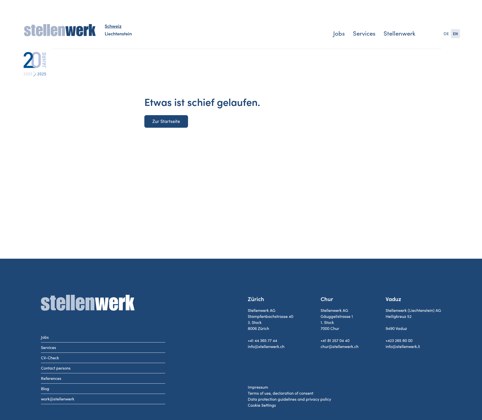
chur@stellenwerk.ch (339, 346)
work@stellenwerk (57, 398)
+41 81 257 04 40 (335, 340)
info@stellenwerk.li (403, 346)
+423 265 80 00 (399, 340)
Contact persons (56, 368)
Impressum (258, 387)
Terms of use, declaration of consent (280, 393)
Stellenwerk (399, 33)
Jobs (339, 33)
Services (364, 33)
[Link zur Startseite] (60, 30)
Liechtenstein (118, 34)
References (51, 378)
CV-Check (50, 357)
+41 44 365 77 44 (262, 340)
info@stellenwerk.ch (266, 346)
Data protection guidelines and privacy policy (289, 399)
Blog (45, 388)
